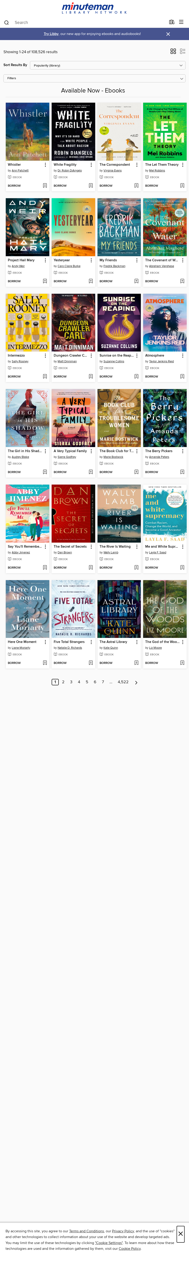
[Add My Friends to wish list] (136, 282)
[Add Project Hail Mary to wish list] (45, 282)
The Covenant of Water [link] (162, 260)
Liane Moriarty (21, 648)
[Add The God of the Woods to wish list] (182, 663)
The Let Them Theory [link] (162, 165)
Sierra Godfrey (67, 457)
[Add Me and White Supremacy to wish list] (182, 568)
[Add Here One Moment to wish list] (45, 663)
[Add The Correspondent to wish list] (136, 186)
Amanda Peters (159, 457)
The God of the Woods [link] (162, 642)
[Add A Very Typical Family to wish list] (91, 472)
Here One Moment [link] (22, 642)
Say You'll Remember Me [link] (25, 547)
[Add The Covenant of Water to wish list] (182, 282)
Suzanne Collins (113, 361)
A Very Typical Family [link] (70, 451)
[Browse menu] (181, 22)
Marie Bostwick (113, 457)
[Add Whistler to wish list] (45, 186)
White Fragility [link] (65, 165)
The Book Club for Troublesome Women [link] (117, 451)
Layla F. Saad (157, 552)
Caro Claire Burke (69, 266)
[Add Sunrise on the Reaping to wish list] (136, 377)
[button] (173, 52)
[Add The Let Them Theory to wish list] (182, 186)
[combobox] (85, 22)
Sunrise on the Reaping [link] (117, 356)
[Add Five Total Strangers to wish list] (91, 663)
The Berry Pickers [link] (158, 451)
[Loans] (172, 23)
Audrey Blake (20, 457)
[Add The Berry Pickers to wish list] (182, 472)
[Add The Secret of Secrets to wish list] (91, 568)
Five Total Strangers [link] (69, 642)
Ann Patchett (20, 170)
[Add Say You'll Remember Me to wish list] (45, 568)
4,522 (123, 682)
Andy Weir (18, 266)
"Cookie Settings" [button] (109, 1243)
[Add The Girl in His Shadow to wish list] (45, 472)
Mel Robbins (157, 170)
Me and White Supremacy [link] (162, 547)
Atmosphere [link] (154, 356)
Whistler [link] (14, 165)
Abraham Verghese (161, 266)
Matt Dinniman (67, 361)
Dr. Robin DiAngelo (70, 170)
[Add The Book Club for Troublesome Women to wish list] (136, 472)
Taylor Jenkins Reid (161, 361)
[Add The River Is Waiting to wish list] (136, 568)
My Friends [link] (108, 260)
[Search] (6, 22)
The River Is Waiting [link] (115, 547)
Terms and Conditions (86, 1231)
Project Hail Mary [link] (21, 260)
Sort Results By (15, 65)
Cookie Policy (130, 1248)
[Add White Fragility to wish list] (91, 186)
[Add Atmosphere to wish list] (182, 377)
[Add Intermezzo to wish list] (45, 377)
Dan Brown (65, 552)
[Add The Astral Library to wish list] (136, 663)
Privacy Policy (123, 1231)
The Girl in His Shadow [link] (25, 451)
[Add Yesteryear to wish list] (91, 282)
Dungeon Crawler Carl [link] (71, 356)
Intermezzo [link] (16, 356)
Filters (11, 78)
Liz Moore (155, 648)
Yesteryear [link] (62, 260)
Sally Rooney (20, 361)
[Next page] (136, 682)
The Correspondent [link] (115, 165)
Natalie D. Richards (70, 648)
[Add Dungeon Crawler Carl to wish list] (91, 377)
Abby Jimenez (21, 552)
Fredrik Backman (114, 266)
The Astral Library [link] (113, 642)
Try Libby (51, 34)
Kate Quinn (110, 648)
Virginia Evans (112, 170)
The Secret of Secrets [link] (70, 547)
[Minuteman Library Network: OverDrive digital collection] (94, 8)
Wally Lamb (110, 552)
